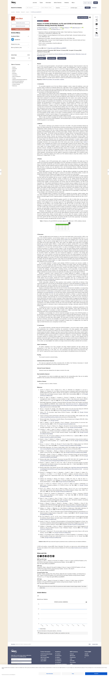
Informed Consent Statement (18, 81)
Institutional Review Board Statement (19, 79)
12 (49, 112)
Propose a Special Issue (20, 29)
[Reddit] (51, 556)
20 (42, 255)
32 (42, 301)
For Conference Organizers (61, 664)
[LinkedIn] (43, 556)
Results (13, 71)
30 (51, 292)
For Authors (57, 654)
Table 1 (64, 218)
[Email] (38, 556)
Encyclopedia (73, 662)
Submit (95, 2)
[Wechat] (48, 556)
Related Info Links (15, 44)
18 (41, 245)
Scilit (51, 395)
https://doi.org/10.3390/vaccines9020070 (57, 48)
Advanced (94, 7)
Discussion (14, 73)
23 (76, 282)
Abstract (13, 67)
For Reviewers (58, 655)
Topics (41, 2)
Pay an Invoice (44, 655)
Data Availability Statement (17, 82)
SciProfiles (72, 660)
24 (79, 285)
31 (52, 292)
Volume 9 (23, 12)
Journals (35, 2)
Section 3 (48, 144)
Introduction (14, 68)
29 (49, 292)
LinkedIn (86, 654)
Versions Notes (62, 58)
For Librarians (58, 659)
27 (66, 286)
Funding (14, 78)
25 (81, 285)
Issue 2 (27, 12)
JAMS (71, 664)
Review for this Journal (20, 26)
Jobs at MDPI (43, 660)
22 (51, 279)
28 (67, 286)
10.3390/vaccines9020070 (36, 12)
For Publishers (58, 660)
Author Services (57, 2)
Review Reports (51, 58)
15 (65, 239)
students (62, 79)
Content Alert (95, 644)
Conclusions (14, 74)
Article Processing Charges (46, 654)
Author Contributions (16, 76)
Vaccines (18, 12)
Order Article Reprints (82, 17)
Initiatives (66, 2)
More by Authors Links (16, 47)
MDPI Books (72, 655)
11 (47, 112)
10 (86, 109)
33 (42, 305)
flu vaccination (56, 79)
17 (75, 241)
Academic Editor (15, 36)
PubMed (83, 400)
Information (48, 2)
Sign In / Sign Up (87, 2)
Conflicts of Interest (16, 84)
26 (82, 285)
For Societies (58, 662)
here (44, 587)
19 (42, 245)
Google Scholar (68, 400)
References (14, 85)
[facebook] (46, 556)
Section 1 (77, 140)
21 (51, 276)
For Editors (57, 657)
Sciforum (72, 654)
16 (66, 239)
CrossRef (47, 395)
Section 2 (85, 142)
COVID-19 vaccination (47, 79)
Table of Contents (15, 64)
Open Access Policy (45, 657)
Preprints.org (72, 657)
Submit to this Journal (20, 22)
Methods (14, 70)
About (73, 2)
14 (80, 236)
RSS (90, 644)
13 (50, 127)
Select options (15, 659)
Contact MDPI (43, 659)
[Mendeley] (53, 556)
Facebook (87, 655)
